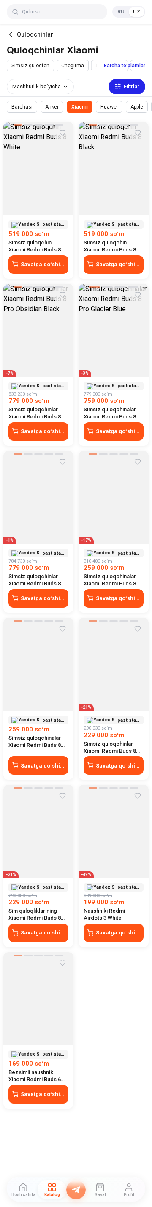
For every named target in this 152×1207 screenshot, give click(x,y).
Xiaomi (79, 107)
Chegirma (72, 66)
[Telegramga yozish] (76, 1189)
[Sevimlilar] (62, 133)
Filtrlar (131, 86)
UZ (136, 11)
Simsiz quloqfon (30, 66)
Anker (52, 107)
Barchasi (22, 107)
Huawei (109, 107)
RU (121, 11)
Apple (136, 107)
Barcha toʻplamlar (124, 66)
